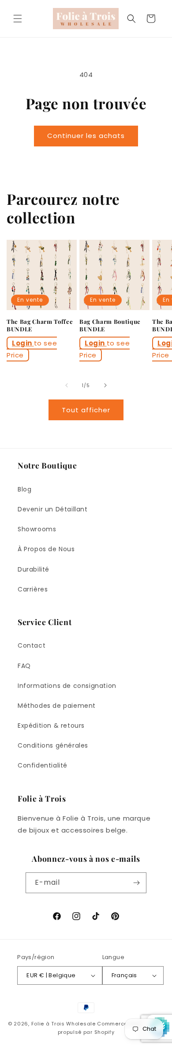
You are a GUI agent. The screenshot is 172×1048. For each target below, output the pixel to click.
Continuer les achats (86, 135)
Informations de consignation (67, 685)
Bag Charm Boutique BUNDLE (110, 325)
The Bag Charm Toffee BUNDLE (40, 325)
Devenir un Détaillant (53, 509)
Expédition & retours (51, 725)
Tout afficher (86, 410)
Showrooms (37, 529)
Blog (24, 489)
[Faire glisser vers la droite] (105, 385)
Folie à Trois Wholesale (63, 1023)
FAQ (24, 665)
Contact (31, 645)
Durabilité (33, 569)
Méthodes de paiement (57, 705)
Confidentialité (42, 765)
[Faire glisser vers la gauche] (66, 385)
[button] (17, 18)
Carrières (33, 589)
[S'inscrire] (136, 882)
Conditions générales (53, 745)
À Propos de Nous (46, 549)
